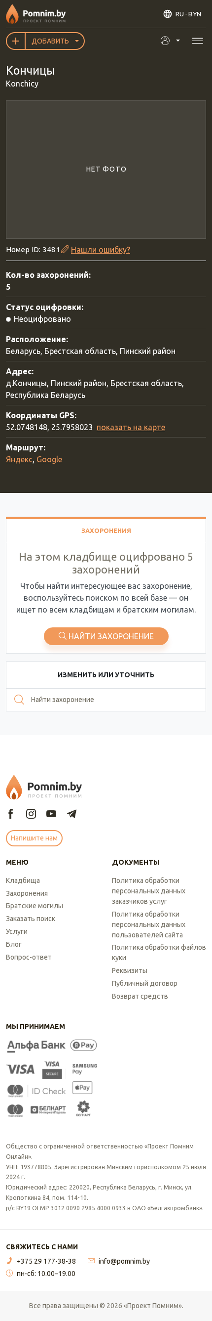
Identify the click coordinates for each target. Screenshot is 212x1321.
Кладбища (23, 880)
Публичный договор (144, 983)
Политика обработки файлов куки (159, 952)
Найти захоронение (111, 636)
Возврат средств (140, 996)
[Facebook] (11, 814)
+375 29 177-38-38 (46, 1261)
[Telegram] (71, 814)
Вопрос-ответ (29, 957)
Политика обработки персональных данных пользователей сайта (148, 924)
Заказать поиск (30, 919)
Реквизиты (129, 970)
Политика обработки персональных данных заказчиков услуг (148, 891)
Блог (14, 944)
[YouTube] (51, 814)
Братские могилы (34, 906)
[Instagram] (31, 814)
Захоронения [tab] (106, 530)
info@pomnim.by (124, 1261)
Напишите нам (34, 838)
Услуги (17, 931)
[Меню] (197, 41)
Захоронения (27, 893)
